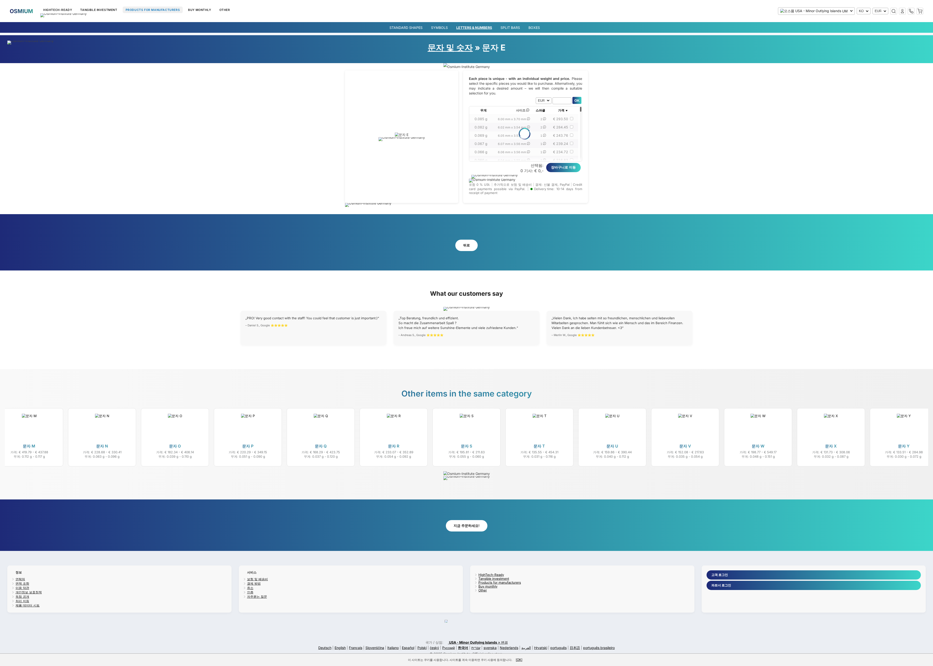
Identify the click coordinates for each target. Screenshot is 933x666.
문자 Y (903, 446)
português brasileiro (599, 648)
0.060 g (481, 160)
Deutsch (324, 648)
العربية (526, 648)
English (340, 648)
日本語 (575, 648)
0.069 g (481, 135)
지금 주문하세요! (467, 525)
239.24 (560, 144)
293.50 (560, 119)
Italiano (393, 648)
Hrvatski (540, 648)
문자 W (758, 446)
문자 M (29, 446)
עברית (475, 648)
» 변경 (478, 642)
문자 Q (321, 446)
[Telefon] (911, 11)
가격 (561, 110)
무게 (483, 110)
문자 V (685, 446)
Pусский (448, 648)
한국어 (463, 648)
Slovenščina (374, 648)
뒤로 (466, 245)
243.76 (560, 135)
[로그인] (902, 11)
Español (408, 648)
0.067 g (481, 144)
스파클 (540, 110)
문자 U (612, 446)
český (434, 648)
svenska (490, 648)
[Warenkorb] (919, 11)
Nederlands (509, 648)
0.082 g (481, 127)
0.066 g (481, 152)
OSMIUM (21, 11)
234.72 (560, 152)
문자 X (831, 446)
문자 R (393, 446)
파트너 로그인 (721, 585)
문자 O (175, 446)
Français (355, 648)
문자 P (247, 446)
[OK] (519, 660)
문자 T (539, 446)
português (558, 648)
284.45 (560, 127)
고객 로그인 (719, 575)
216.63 (560, 160)
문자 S (466, 446)
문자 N (102, 446)
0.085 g (481, 119)
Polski (422, 648)
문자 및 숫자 (450, 47)
